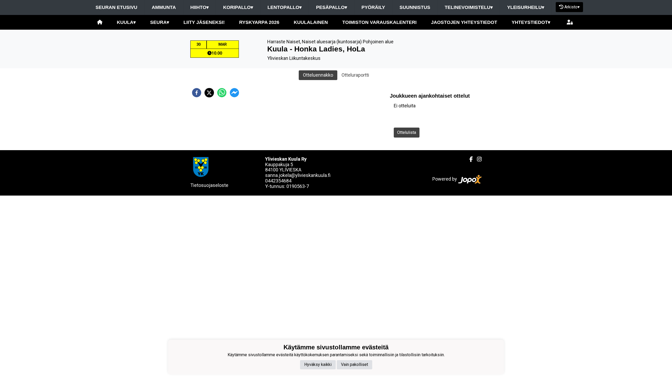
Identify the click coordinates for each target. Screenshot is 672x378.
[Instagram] (477, 159)
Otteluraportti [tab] (355, 75)
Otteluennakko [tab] (318, 75)
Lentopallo (284, 7)
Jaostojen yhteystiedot (464, 22)
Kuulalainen (311, 22)
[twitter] (209, 92)
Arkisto (572, 6)
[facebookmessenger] (234, 92)
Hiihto (199, 7)
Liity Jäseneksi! (204, 22)
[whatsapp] (222, 92)
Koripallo (238, 7)
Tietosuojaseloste (209, 185)
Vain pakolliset (354, 364)
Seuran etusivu (116, 7)
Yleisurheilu (525, 7)
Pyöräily (373, 7)
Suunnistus (415, 7)
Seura (159, 22)
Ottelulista (406, 132)
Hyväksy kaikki (318, 364)
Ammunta (164, 7)
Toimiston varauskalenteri (379, 22)
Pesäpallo (331, 7)
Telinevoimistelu (469, 7)
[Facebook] (469, 159)
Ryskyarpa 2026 (259, 22)
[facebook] (196, 92)
